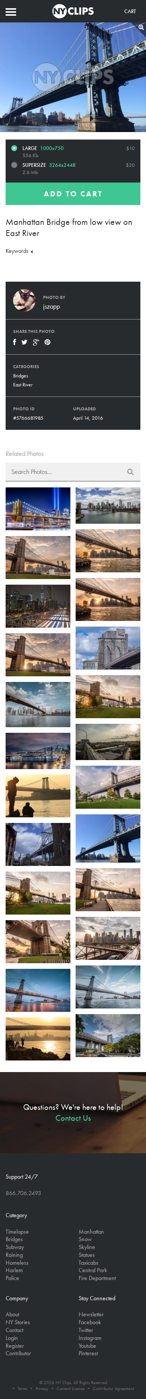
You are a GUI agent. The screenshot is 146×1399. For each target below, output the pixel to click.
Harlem (14, 1270)
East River (23, 384)
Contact (14, 1330)
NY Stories (18, 1322)
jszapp (51, 306)
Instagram (90, 1338)
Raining (14, 1255)
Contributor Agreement (113, 1389)
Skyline (87, 1247)
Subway (15, 1247)
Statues (87, 1255)
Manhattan (91, 1232)
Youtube (87, 1346)
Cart (130, 11)
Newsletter (91, 1314)
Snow (85, 1239)
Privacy (42, 1389)
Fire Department (97, 1278)
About (12, 1314)
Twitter (86, 1330)
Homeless (17, 1263)
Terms (22, 1389)
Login (12, 1338)
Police (12, 1278)
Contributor (18, 1353)
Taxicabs (88, 1263)
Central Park (93, 1270)
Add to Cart (73, 194)
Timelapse (17, 1232)
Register (15, 1346)
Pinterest (88, 1353)
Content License (71, 1389)
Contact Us (73, 1117)
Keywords (18, 251)
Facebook (90, 1322)
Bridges (20, 375)
